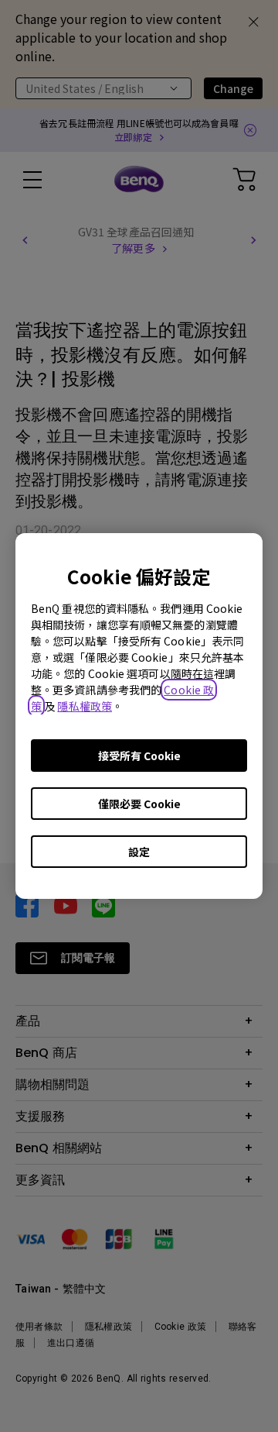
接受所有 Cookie (139, 755)
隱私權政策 (84, 706)
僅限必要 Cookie (139, 803)
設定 (139, 851)
